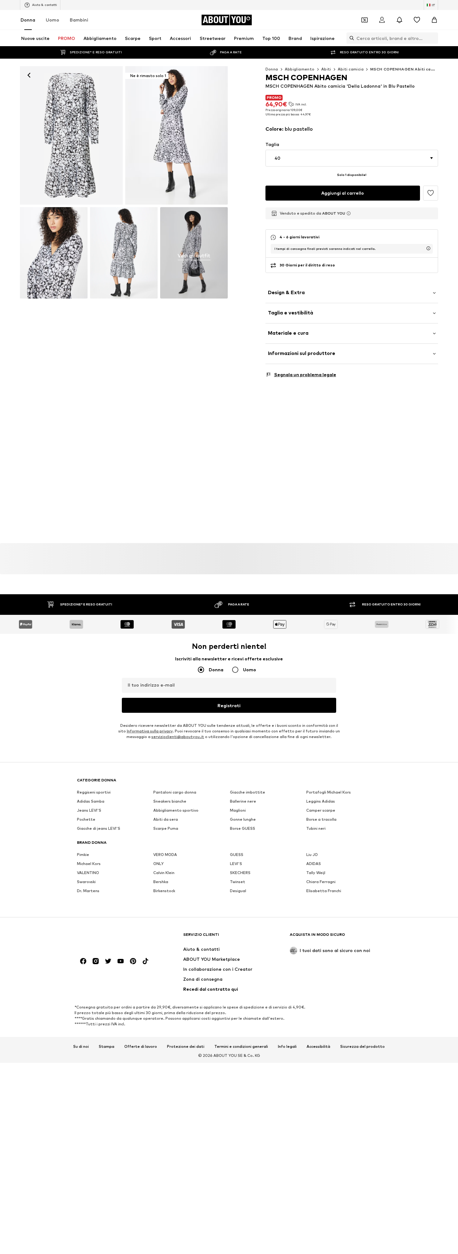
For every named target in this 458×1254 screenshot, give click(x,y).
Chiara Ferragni (321, 881)
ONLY (158, 863)
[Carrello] (434, 20)
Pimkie (83, 854)
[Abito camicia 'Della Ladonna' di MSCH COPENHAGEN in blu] (54, 253)
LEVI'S (236, 863)
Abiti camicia (351, 69)
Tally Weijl (315, 872)
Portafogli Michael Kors (328, 792)
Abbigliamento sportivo (175, 810)
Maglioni (238, 810)
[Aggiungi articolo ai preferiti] (430, 193)
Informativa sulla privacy (150, 731)
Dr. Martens (88, 890)
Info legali (287, 1046)
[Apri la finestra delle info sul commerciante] (349, 213)
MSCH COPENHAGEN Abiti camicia (405, 69)
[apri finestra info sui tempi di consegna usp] (428, 248)
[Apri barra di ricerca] (350, 38)
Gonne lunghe (243, 819)
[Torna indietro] (29, 75)
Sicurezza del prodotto (362, 1046)
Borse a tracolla (321, 819)
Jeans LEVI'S (89, 810)
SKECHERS (240, 872)
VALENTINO (88, 872)
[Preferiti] (417, 20)
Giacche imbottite (247, 792)
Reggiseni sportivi (94, 792)
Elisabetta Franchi (323, 890)
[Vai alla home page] (111, 938)
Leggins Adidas (320, 801)
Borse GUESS (242, 828)
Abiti (326, 69)
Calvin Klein (163, 872)
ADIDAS (313, 863)
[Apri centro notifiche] (399, 20)
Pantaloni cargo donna (174, 792)
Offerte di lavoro (140, 1046)
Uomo (52, 19)
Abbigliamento (300, 69)
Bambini (79, 19)
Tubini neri (316, 828)
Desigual (238, 890)
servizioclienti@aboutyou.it (177, 736)
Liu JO (312, 854)
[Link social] (83, 961)
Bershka (160, 881)
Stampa (106, 1046)
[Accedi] (382, 20)
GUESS (236, 854)
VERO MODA (165, 854)
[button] (351, 158)
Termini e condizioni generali (241, 1046)
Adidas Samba (90, 801)
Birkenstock (164, 890)
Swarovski (86, 881)
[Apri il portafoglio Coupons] (364, 20)
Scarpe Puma (165, 828)
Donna (28, 19)
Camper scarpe (320, 810)
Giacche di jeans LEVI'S (98, 828)
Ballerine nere (243, 801)
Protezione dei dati (185, 1046)
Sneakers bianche (169, 801)
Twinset (237, 881)
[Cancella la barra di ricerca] (433, 38)
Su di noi (81, 1046)
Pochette (86, 819)
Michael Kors (89, 863)
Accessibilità (318, 1046)
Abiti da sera (165, 819)
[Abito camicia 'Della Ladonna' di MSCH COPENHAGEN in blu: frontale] (71, 135)
